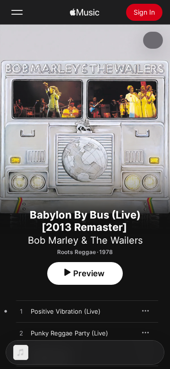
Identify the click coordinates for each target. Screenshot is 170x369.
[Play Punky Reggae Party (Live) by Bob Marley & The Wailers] (21, 333)
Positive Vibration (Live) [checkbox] (66, 311)
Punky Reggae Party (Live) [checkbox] (69, 333)
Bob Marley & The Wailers (85, 240)
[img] (84, 12)
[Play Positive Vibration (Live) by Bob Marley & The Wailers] (21, 312)
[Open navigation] (17, 12)
